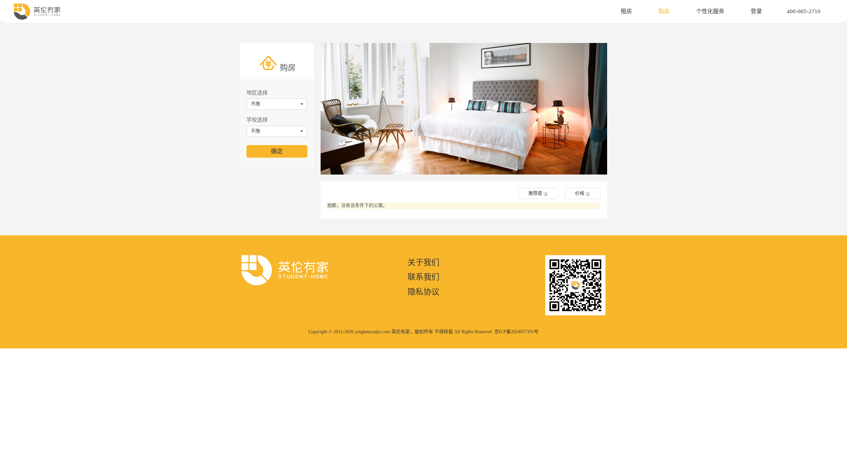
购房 (664, 11)
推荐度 (535, 193)
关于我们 (423, 262)
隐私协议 (423, 292)
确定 (277, 151)
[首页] (37, 11)
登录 (756, 11)
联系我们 (423, 277)
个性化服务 (710, 11)
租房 (626, 11)
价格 (579, 193)
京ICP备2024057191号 (516, 331)
